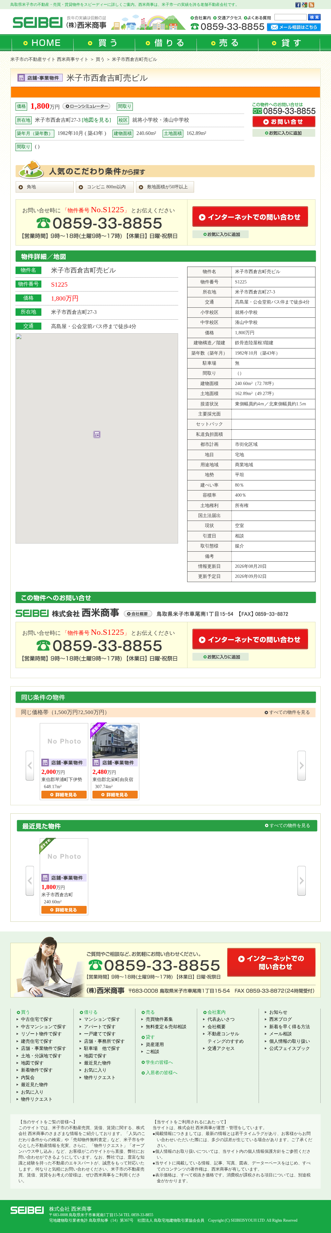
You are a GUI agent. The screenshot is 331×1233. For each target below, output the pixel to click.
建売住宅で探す (37, 1041)
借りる (91, 1012)
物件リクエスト (37, 1099)
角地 (31, 186)
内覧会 (28, 1077)
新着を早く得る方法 (289, 1026)
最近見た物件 (34, 1084)
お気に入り (32, 1092)
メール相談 (280, 1033)
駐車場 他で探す (102, 1048)
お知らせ (278, 1012)
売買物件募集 (159, 1019)
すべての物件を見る (289, 712)
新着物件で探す (37, 1070)
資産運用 (155, 1044)
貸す (150, 1037)
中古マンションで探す (43, 1026)
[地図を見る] (96, 120)
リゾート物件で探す (41, 1033)
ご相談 (152, 1051)
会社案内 (217, 1012)
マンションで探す (102, 1019)
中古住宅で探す (37, 1019)
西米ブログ (280, 1019)
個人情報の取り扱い (289, 1041)
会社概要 (217, 1026)
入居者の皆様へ (161, 1072)
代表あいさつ (221, 1019)
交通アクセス (221, 1048)
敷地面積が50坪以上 (167, 186)
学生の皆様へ (159, 1062)
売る (150, 1012)
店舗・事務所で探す (104, 1041)
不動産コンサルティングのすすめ (226, 1037)
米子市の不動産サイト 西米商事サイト (49, 59)
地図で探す (32, 1063)
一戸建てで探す (100, 1033)
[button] (97, 434)
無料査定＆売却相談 (166, 1026)
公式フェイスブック (289, 1048)
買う (100, 59)
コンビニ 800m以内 (106, 186)
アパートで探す (100, 1026)
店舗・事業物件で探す (43, 1048)
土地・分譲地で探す (41, 1055)
